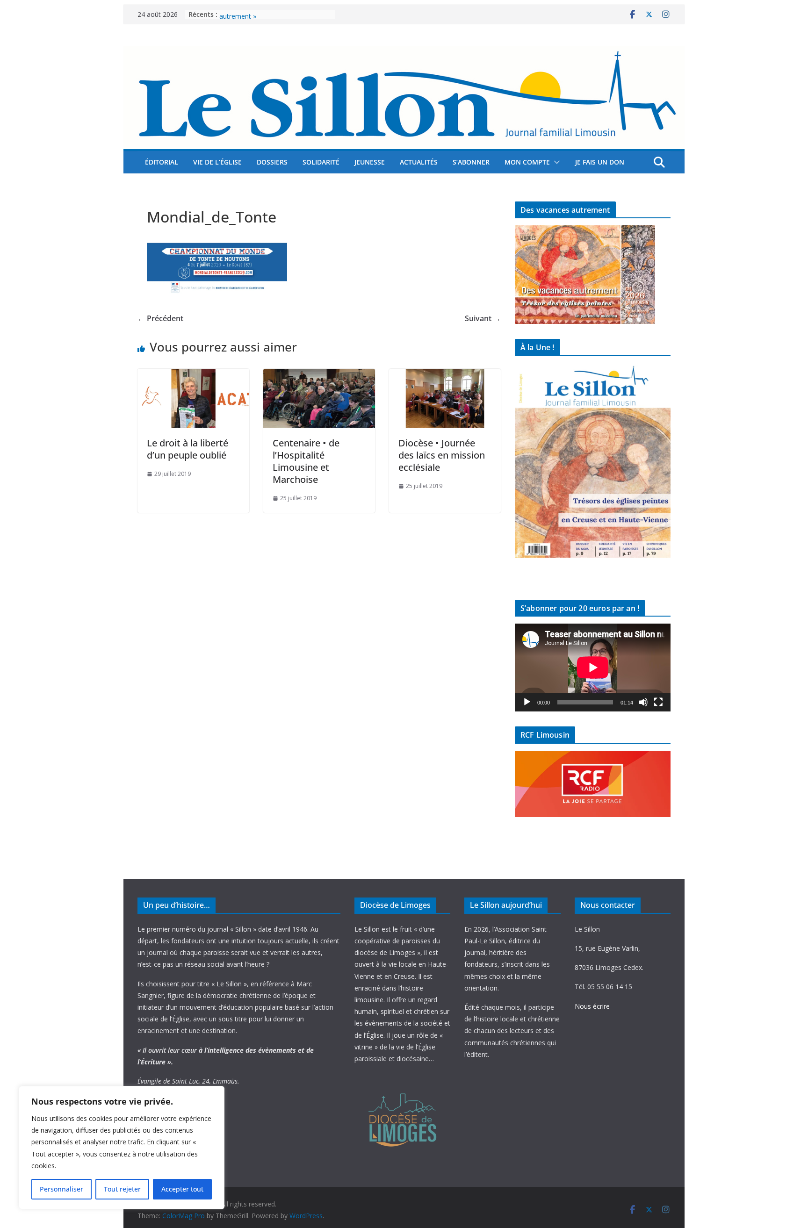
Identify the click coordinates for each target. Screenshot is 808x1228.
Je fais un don (599, 162)
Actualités (419, 162)
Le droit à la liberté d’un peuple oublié (187, 449)
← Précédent (160, 318)
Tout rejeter (122, 1189)
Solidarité (321, 162)
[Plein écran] (658, 702)
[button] (555, 162)
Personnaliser (61, 1189)
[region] (121, 1147)
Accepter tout (182, 1189)
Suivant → (483, 318)
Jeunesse (369, 162)
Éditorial (161, 162)
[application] (593, 667)
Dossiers (272, 162)
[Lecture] (527, 702)
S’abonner (471, 162)
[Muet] (643, 702)
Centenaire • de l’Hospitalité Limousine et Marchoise (306, 461)
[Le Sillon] (404, 53)
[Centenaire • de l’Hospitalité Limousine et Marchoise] (319, 375)
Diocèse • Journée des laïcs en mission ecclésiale (441, 455)
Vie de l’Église (217, 162)
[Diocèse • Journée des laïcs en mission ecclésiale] (445, 375)
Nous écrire (592, 1006)
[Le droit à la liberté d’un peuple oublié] (193, 375)
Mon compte (527, 162)
